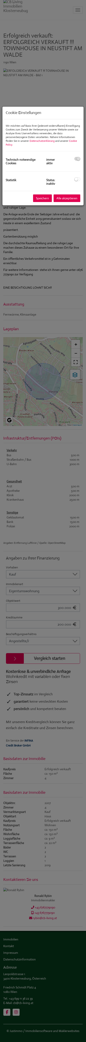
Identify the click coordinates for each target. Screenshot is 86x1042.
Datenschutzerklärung (42, 141)
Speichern (42, 198)
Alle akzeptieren (66, 198)
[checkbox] (77, 159)
